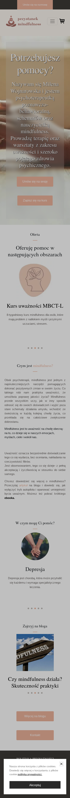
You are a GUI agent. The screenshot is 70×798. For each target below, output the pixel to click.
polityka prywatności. (30, 774)
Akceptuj (35, 785)
